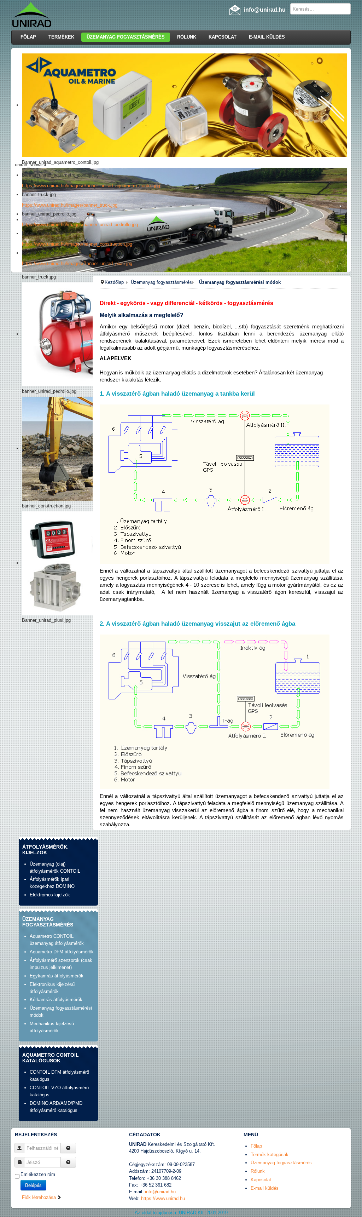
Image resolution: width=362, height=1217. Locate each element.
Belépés (33, 1185)
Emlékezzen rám (38, 1174)
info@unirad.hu (160, 1191)
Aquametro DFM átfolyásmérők (62, 951)
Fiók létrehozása (39, 1197)
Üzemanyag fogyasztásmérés (161, 282)
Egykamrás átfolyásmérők (56, 975)
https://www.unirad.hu (163, 1198)
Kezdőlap (114, 282)
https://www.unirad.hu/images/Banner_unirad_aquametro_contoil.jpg (91, 185)
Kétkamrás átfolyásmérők (56, 999)
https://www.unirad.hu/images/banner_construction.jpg (77, 244)
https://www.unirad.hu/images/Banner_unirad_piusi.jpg (77, 263)
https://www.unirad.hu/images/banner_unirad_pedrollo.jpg (80, 224)
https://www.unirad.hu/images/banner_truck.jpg (69, 205)
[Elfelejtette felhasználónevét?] (68, 1148)
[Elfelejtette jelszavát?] (68, 1162)
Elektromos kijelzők (50, 894)
